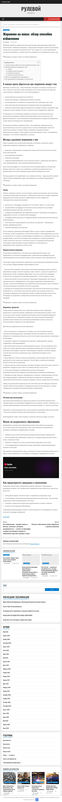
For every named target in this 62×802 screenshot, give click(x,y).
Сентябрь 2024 (7, 643)
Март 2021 (6, 684)
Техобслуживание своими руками (11, 763)
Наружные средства (14, 73)
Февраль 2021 (7, 687)
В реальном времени (53, 19)
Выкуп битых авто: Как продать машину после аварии (17, 620)
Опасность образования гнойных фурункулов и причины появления (45, 524)
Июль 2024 (6, 650)
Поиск (5, 585)
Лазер (10, 69)
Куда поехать (6, 744)
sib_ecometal (6, 42)
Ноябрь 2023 (6, 673)
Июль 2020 (6, 713)
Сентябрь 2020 (7, 706)
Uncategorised (6, 29)
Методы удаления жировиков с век (16, 67)
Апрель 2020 (6, 724)
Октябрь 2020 (6, 702)
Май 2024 (5, 658)
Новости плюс (6, 751)
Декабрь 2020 (7, 695)
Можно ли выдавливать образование (17, 77)
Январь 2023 (6, 676)
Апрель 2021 (6, 680)
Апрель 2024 (6, 661)
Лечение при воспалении (15, 75)
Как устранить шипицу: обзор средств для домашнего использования (11, 559)
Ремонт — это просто (9, 755)
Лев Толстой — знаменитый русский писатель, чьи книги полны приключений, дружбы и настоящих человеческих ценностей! (49, 570)
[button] (3, 19)
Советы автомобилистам (9, 759)
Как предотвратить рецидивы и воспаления (19, 79)
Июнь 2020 (6, 717)
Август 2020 (6, 710)
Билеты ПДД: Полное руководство (12, 606)
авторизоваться (34, 544)
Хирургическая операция (15, 71)
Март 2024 (6, 665)
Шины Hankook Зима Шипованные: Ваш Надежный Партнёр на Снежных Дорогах (24, 602)
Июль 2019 (6, 728)
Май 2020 (5, 721)
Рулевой (31, 8)
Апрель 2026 (6, 636)
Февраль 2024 (7, 669)
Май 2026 (5, 632)
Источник (6, 517)
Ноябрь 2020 (6, 699)
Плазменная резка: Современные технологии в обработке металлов (21, 611)
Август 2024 (6, 647)
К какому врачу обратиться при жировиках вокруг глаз (22, 65)
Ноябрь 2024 (6, 639)
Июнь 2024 (6, 654)
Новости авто (6, 748)
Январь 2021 (6, 691)
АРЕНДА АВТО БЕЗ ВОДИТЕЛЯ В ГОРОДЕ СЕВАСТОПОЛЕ (17, 615)
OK (37, 799)
